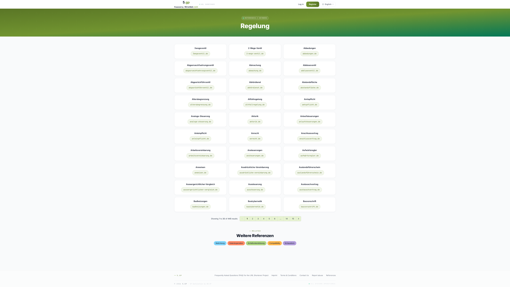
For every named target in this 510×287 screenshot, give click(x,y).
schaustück (289, 243)
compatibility (274, 243)
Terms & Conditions (288, 275)
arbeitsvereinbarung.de (200, 156)
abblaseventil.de (309, 70)
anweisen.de (200, 173)
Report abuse (317, 275)
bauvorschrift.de (309, 207)
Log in (301, 4)
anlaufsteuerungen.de (309, 122)
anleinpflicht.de (200, 139)
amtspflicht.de (309, 105)
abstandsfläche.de (310, 87)
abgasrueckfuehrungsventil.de (200, 70)
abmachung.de (255, 70)
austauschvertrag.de (309, 190)
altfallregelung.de (255, 105)
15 (293, 219)
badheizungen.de (200, 207)
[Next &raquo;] (298, 218)
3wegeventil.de (200, 53)
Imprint (274, 275)
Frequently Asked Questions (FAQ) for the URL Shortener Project (241, 275)
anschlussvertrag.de (309, 139)
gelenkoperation (236, 243)
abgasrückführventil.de (200, 87)
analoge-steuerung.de (200, 122)
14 (287, 219)
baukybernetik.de (255, 207)
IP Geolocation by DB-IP (200, 284)
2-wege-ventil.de (255, 53)
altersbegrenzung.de (200, 105)
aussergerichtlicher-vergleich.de (200, 190)
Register (312, 4)
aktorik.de (255, 122)
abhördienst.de (255, 87)
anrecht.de (255, 139)
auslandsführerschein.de (309, 173)
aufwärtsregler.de (310, 156)
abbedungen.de (309, 53)
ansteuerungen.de (255, 156)
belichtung (220, 243)
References (331, 275)
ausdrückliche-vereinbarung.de (255, 173)
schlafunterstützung (256, 243)
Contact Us (304, 275)
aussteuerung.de (255, 190)
